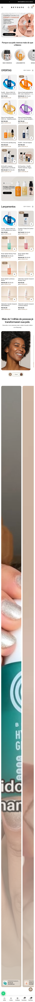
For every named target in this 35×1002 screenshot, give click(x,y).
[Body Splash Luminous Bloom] (9, 269)
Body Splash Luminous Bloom (7, 279)
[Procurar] (29, 7)
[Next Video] (21, 374)
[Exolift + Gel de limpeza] (26, 133)
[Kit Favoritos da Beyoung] (9, 133)
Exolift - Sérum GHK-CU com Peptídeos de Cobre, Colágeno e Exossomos (8, 93)
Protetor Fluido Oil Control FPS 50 (25, 229)
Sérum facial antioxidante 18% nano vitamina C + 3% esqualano (26, 93)
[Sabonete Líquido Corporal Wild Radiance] (9, 294)
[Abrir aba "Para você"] (31, 989)
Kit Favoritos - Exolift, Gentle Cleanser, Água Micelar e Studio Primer (25, 166)
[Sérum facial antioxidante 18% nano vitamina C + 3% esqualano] (26, 82)
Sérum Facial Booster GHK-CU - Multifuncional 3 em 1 (9, 118)
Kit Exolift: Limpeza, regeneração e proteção (8, 166)
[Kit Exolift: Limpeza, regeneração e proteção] (9, 156)
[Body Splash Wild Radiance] (26, 244)
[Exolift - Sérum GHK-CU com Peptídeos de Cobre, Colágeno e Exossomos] (9, 82)
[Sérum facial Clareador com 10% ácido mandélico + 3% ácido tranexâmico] (26, 108)
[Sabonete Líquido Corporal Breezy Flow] (26, 269)
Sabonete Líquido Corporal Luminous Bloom (26, 304)
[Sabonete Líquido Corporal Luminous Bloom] (26, 294)
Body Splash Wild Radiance (23, 254)
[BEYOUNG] (17, 7)
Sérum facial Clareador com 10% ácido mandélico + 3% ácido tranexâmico (25, 118)
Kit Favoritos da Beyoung (8, 142)
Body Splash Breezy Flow (8, 253)
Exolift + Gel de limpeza (25, 142)
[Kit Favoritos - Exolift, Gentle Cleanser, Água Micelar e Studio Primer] (26, 156)
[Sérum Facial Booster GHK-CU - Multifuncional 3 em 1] (9, 108)
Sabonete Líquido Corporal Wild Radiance (9, 304)
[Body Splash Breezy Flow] (9, 244)
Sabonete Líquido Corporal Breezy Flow (26, 279)
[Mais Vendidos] (7, 55)
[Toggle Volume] (10, 374)
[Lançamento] (20, 55)
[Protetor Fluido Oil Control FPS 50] (26, 219)
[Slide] (17, 25)
